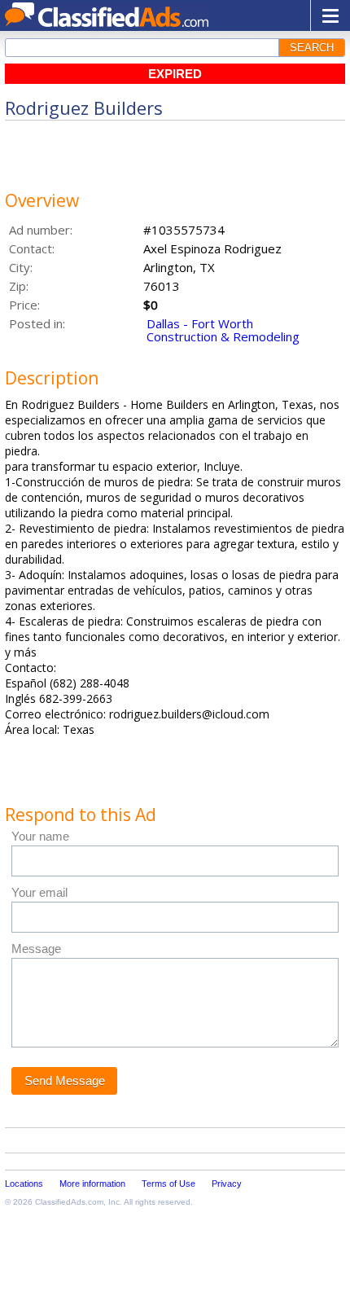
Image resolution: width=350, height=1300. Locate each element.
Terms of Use (168, 1183)
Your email (39, 892)
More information (92, 1183)
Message (36, 948)
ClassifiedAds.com (69, 1201)
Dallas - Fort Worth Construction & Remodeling (223, 330)
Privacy (227, 1183)
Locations (24, 1183)
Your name (40, 836)
